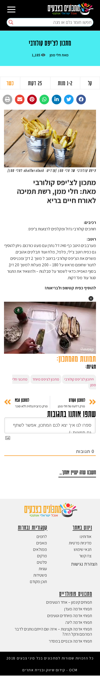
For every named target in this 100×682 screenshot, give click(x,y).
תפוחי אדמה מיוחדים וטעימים (69, 615)
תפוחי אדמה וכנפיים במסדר (70, 641)
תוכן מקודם (38, 581)
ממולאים (40, 549)
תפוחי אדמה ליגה (78, 622)
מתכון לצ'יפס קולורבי (79, 379)
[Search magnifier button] (11, 22)
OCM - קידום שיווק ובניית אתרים (49, 670)
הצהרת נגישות (84, 564)
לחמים (42, 536)
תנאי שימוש (82, 549)
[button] (81, 99)
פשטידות (40, 575)
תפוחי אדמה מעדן (78, 609)
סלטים (42, 562)
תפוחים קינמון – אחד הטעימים (69, 602)
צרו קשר (85, 556)
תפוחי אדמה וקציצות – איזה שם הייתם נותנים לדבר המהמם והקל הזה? (53, 631)
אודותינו (85, 536)
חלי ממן (55, 55)
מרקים (42, 556)
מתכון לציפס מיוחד (46, 379)
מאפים (41, 543)
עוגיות (43, 569)
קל (90, 83)
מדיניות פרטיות (80, 543)
